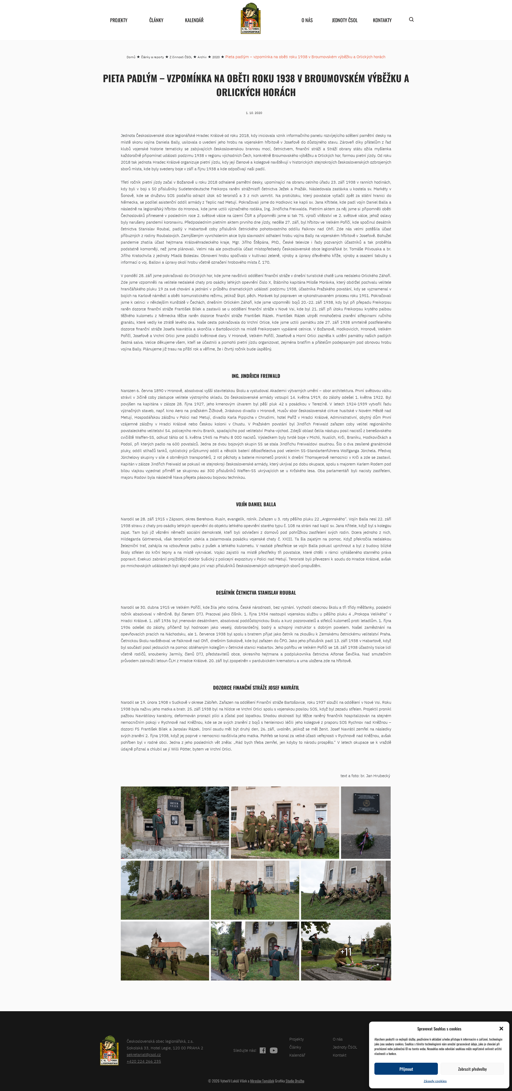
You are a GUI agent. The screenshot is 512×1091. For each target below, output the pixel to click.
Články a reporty (152, 57)
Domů (131, 57)
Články (156, 20)
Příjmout (406, 1069)
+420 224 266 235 (144, 1061)
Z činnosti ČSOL (181, 57)
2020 (216, 57)
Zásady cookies (435, 1081)
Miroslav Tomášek (262, 1081)
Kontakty (382, 20)
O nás (307, 20)
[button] (501, 1028)
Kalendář (194, 20)
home (251, 18)
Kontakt (339, 1055)
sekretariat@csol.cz (144, 1054)
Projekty (118, 20)
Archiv (202, 57)
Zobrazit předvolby (472, 1069)
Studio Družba (295, 1081)
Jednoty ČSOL (345, 20)
